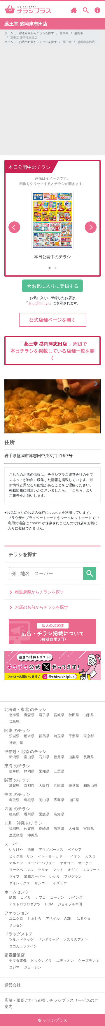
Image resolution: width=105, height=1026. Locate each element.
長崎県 (44, 828)
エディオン (65, 960)
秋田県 (74, 715)
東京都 (88, 736)
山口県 (74, 800)
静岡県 (29, 771)
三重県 (59, 771)
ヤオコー (67, 863)
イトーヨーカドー (52, 856)
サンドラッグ (48, 939)
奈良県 (74, 785)
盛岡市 (78, 33)
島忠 (12, 897)
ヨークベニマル (21, 869)
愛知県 (44, 771)
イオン (75, 856)
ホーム (8, 33)
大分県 (74, 828)
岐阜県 (14, 771)
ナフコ (40, 897)
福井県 (59, 757)
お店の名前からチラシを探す (38, 42)
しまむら (34, 918)
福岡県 (14, 828)
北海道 (14, 715)
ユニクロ (16, 918)
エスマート (91, 869)
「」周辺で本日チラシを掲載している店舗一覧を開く (52, 351)
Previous (14, 227)
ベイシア (75, 849)
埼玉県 (59, 736)
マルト (58, 869)
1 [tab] (49, 268)
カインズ (76, 897)
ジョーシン (32, 967)
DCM (49, 904)
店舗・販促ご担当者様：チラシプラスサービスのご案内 (51, 1003)
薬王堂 (67, 42)
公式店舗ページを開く (52, 320)
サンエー (41, 883)
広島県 (59, 800)
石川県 (44, 757)
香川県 (29, 814)
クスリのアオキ (75, 939)
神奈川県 (16, 742)
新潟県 (14, 757)
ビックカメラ (41, 960)
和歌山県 (90, 785)
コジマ (14, 967)
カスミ (90, 856)
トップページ (38, 303)
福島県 (14, 721)
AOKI (68, 918)
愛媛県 (44, 814)
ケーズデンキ (88, 960)
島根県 (29, 800)
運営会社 (12, 984)
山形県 (88, 715)
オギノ (73, 869)
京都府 (29, 785)
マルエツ (16, 863)
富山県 (29, 757)
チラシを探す (89, 573)
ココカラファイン (23, 946)
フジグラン (73, 876)
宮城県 (59, 715)
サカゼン (16, 925)
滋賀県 (14, 785)
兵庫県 (59, 785)
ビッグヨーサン (21, 856)
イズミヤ (60, 883)
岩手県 (64, 33)
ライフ (14, 876)
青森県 (29, 715)
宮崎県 (88, 828)
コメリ (25, 897)
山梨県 (74, 757)
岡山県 (44, 800)
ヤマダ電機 (18, 960)
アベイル (53, 918)
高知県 (59, 814)
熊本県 (59, 828)
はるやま (84, 918)
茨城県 (14, 736)
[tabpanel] (52, 227)
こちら (77, 490)
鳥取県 (14, 800)
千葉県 (74, 736)
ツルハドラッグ (21, 939)
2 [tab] (55, 268)
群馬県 (44, 736)
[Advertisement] (52, 102)
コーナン (57, 897)
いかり (54, 876)
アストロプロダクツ (25, 904)
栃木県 (29, 736)
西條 (30, 849)
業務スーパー (34, 876)
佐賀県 (29, 828)
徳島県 (14, 814)
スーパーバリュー (41, 863)
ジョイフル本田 (70, 904)
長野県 (88, 757)
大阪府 (44, 785)
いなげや (16, 849)
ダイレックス (19, 883)
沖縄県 (32, 835)
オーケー (85, 863)
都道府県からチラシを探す (36, 33)
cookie (55, 512)
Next (91, 227)
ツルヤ (43, 869)
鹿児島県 (16, 835)
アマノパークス (51, 849)
